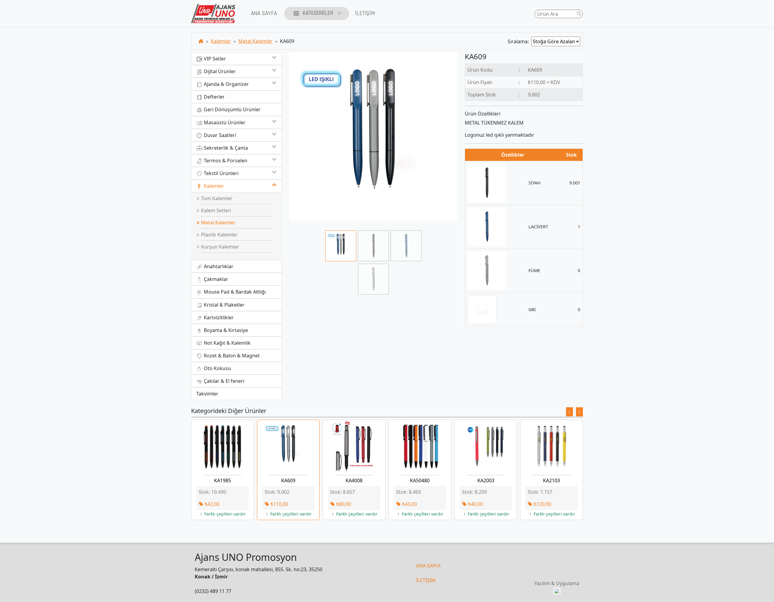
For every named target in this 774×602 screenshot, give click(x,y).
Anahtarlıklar (218, 266)
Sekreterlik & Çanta (225, 148)
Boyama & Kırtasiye (225, 330)
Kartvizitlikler (218, 317)
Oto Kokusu (217, 368)
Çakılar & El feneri (223, 381)
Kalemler (221, 41)
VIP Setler (214, 58)
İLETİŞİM (426, 580)
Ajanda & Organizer (226, 84)
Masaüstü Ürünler (224, 122)
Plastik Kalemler (219, 234)
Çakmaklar (215, 279)
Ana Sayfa (264, 13)
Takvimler (207, 393)
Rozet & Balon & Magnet (231, 355)
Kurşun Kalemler (219, 246)
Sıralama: (519, 41)
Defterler (214, 96)
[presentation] (569, 411)
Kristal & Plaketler (224, 304)
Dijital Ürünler (219, 71)
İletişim (365, 13)
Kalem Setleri (215, 210)
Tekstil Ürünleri (221, 173)
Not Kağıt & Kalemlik (227, 343)
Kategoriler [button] (318, 13)
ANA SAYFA (428, 565)
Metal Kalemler (255, 41)
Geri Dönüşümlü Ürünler (232, 109)
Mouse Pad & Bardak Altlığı (234, 291)
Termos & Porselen (225, 160)
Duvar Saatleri (219, 135)
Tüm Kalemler (216, 198)
